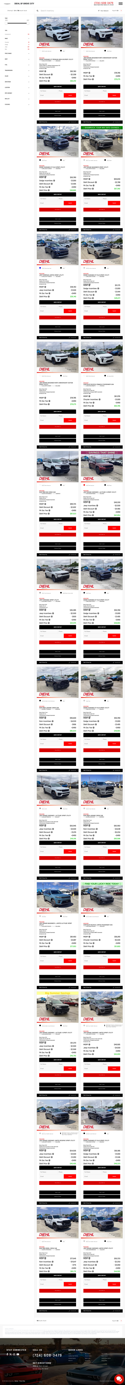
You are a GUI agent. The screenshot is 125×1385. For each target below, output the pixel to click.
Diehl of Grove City (43, 122)
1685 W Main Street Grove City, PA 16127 (104, 5)
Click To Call (57, 111)
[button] (77, 32)
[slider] (6, 23)
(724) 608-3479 (103, 3)
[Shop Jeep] (7, 3)
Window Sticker (57, 115)
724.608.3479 (73, 122)
